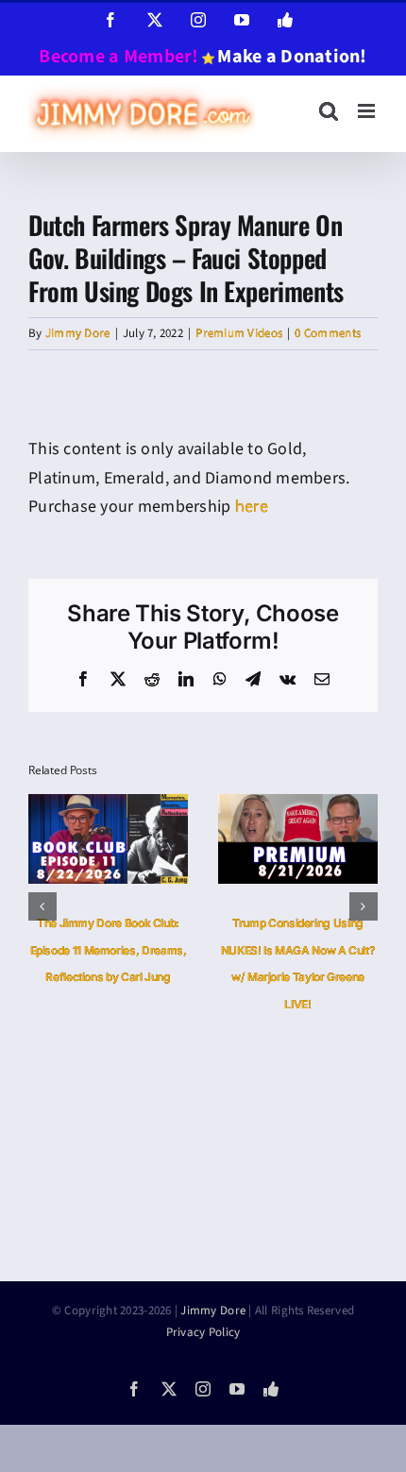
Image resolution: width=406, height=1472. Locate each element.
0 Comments (328, 333)
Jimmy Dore (77, 333)
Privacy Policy (203, 1325)
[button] (42, 903)
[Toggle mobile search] (328, 111)
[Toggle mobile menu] (368, 111)
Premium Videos (238, 333)
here (251, 506)
